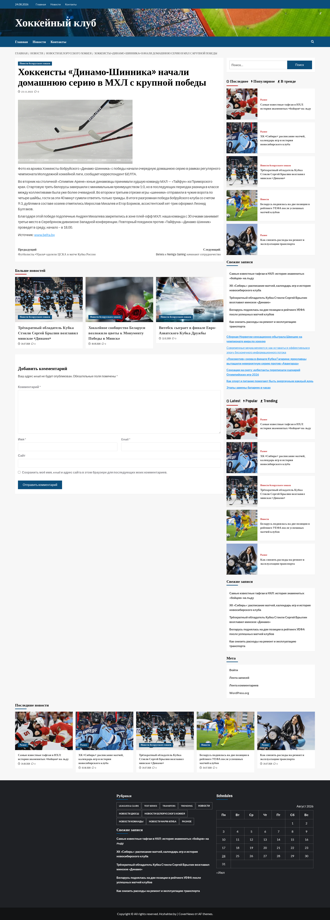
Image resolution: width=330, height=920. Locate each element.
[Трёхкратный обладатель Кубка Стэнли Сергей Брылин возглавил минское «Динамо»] (49, 299)
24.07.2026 (25, 343)
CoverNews (186, 914)
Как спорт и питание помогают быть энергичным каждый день (269, 381)
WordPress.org (239, 693)
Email (125, 439)
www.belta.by (44, 235)
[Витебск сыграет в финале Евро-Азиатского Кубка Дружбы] (190, 299)
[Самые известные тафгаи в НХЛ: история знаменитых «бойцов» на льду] (241, 103)
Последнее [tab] (238, 81)
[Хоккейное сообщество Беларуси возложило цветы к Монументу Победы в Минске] (119, 299)
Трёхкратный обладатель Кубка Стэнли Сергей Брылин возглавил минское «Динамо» (48, 333)
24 (223, 856)
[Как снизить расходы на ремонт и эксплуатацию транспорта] (241, 239)
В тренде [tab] (288, 81)
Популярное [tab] (263, 81)
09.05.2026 (96, 343)
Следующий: (188, 252)
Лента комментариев (243, 685)
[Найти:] (258, 65)
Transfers (169, 805)
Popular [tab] (251, 400)
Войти (233, 670)
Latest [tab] (234, 400)
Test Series (150, 805)
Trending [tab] (270, 400)
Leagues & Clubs (129, 805)
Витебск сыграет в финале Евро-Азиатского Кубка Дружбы (187, 330)
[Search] (312, 41)
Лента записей (239, 677)
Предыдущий (57, 252)
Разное (263, 99)
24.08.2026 (25, 763)
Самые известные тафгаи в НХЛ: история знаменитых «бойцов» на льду (285, 106)
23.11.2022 (27, 91)
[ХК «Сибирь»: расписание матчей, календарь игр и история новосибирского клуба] (241, 137)
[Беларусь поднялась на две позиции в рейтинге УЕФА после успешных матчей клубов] (241, 205)
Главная (41, 4)
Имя (22, 439)
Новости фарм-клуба (162, 821)
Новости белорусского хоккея (35, 63)
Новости (55, 4)
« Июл (220, 872)
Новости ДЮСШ (129, 813)
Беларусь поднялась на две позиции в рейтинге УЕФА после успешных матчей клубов (285, 208)
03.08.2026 (86, 767)
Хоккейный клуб (55, 22)
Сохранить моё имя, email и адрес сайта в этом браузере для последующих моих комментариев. (94, 472)
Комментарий (29, 387)
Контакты (71, 4)
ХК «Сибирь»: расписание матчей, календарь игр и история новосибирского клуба (282, 140)
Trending (187, 805)
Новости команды (131, 821)
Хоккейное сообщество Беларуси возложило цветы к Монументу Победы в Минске (116, 333)
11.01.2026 (166, 338)
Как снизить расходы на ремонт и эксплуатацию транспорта (282, 242)
